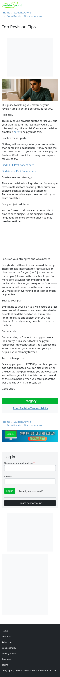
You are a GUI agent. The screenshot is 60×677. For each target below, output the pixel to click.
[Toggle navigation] (55, 5)
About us (6, 636)
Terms (5, 664)
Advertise (7, 642)
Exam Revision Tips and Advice (24, 16)
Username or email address (18, 463)
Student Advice (22, 12)
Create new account (30, 503)
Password (9, 476)
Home (6, 12)
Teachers (6, 659)
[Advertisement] (30, 584)
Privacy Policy (9, 653)
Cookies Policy (9, 647)
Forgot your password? (31, 491)
